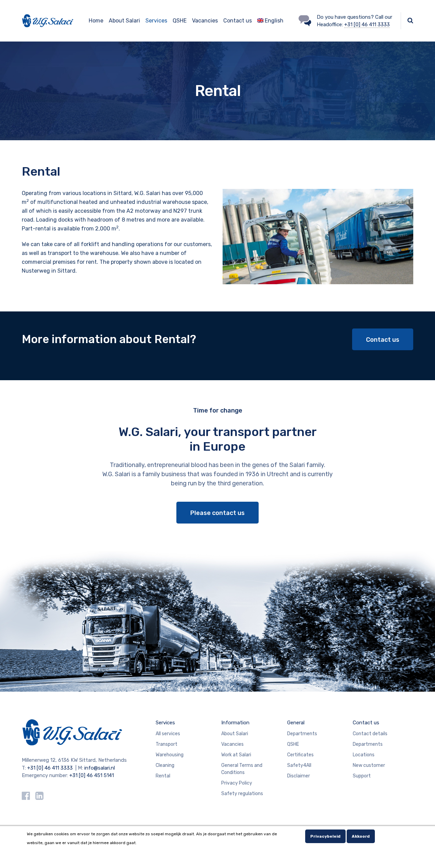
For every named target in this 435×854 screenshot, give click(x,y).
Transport (166, 744)
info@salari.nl (99, 768)
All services (168, 734)
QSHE (180, 20)
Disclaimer (298, 776)
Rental (163, 776)
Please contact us (217, 513)
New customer (369, 765)
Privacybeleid (325, 836)
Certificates (300, 755)
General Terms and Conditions (241, 768)
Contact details (370, 734)
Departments (302, 734)
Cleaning (165, 765)
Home (96, 20)
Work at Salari (236, 755)
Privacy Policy (236, 783)
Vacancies (205, 20)
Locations (364, 755)
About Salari (124, 20)
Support (362, 776)
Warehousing (170, 755)
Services (156, 20)
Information (235, 723)
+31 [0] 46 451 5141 (91, 775)
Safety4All (299, 765)
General (295, 723)
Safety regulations (242, 793)
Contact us (237, 20)
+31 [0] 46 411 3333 (367, 24)
